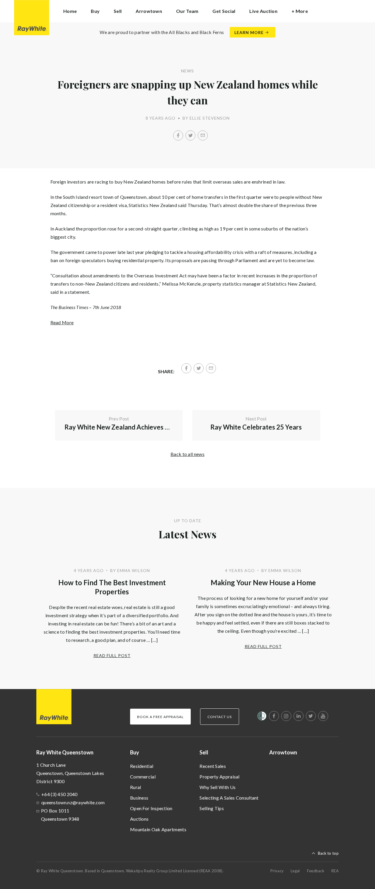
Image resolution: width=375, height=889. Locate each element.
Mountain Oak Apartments (158, 829)
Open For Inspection (151, 808)
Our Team (187, 11)
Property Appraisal (219, 776)
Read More (62, 322)
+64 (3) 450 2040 (59, 794)
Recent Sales (213, 766)
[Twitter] (190, 135)
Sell (204, 752)
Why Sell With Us (218, 787)
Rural (135, 787)
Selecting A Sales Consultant (229, 797)
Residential (141, 766)
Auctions (139, 819)
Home (70, 11)
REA (335, 870)
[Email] (203, 135)
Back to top (328, 853)
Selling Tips (212, 808)
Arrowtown (149, 11)
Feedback (315, 870)
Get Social (223, 11)
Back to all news (187, 454)
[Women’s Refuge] (262, 717)
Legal (295, 870)
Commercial (143, 776)
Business (139, 797)
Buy (134, 752)
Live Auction (263, 11)
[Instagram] (286, 716)
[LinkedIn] (299, 716)
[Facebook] (178, 135)
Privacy (277, 870)
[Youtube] (323, 716)
